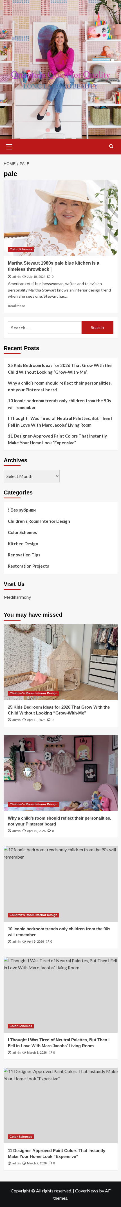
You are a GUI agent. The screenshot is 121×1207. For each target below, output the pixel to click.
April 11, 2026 (36, 720)
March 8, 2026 (37, 1052)
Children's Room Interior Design (39, 521)
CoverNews (86, 1190)
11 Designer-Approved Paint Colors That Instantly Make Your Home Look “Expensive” (57, 439)
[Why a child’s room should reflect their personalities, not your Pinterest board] (61, 773)
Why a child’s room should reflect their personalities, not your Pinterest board (59, 386)
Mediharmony (17, 597)
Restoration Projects (28, 565)
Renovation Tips (24, 554)
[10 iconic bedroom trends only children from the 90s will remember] (61, 884)
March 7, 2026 (37, 1163)
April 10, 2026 (36, 831)
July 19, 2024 (36, 276)
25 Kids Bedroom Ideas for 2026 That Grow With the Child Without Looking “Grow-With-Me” (60, 368)
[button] (9, 146)
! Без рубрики (22, 509)
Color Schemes (21, 249)
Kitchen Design (23, 543)
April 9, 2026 (35, 941)
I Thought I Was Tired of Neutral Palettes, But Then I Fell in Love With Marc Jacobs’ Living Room (60, 421)
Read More (16, 306)
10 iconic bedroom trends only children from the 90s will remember (59, 404)
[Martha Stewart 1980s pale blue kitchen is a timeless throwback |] (61, 218)
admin (16, 276)
